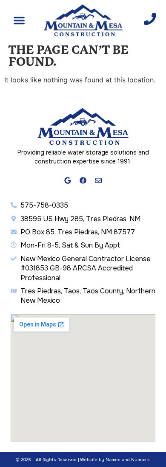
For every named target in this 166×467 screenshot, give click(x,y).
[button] (19, 20)
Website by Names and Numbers (115, 459)
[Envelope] (98, 180)
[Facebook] (83, 180)
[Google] (68, 180)
